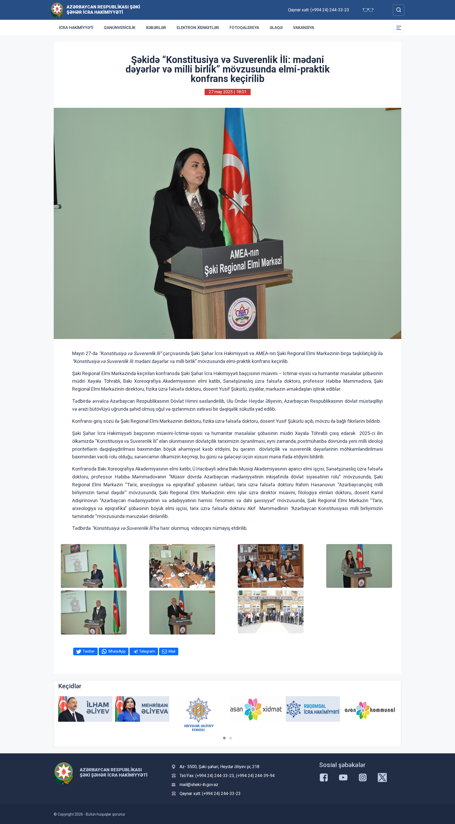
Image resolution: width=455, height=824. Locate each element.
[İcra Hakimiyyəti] (57, 9)
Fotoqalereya (244, 27)
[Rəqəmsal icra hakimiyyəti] (256, 709)
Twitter (89, 651)
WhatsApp (117, 651)
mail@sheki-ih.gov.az (199, 784)
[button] (224, 738)
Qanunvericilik (119, 27)
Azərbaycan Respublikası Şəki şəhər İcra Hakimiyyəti (103, 9)
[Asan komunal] (313, 709)
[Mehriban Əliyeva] (85, 709)
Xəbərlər (156, 27)
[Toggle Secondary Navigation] (398, 27)
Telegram (147, 651)
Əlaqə (276, 27)
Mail (172, 651)
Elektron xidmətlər (198, 27)
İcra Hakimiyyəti (76, 27)
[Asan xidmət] (199, 709)
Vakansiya (303, 27)
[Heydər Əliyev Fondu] (142, 714)
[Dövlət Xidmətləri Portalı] (370, 710)
